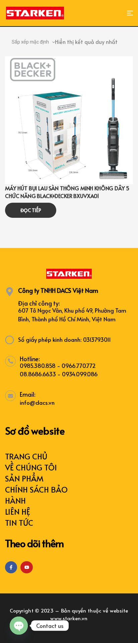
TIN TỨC (19, 522)
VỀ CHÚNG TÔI (31, 467)
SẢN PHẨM (24, 478)
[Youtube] (26, 567)
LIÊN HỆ (17, 511)
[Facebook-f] (11, 567)
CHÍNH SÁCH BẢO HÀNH (36, 495)
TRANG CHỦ (26, 456)
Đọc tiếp (30, 210)
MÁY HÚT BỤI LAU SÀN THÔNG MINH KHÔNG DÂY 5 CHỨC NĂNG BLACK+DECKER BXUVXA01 (67, 191)
